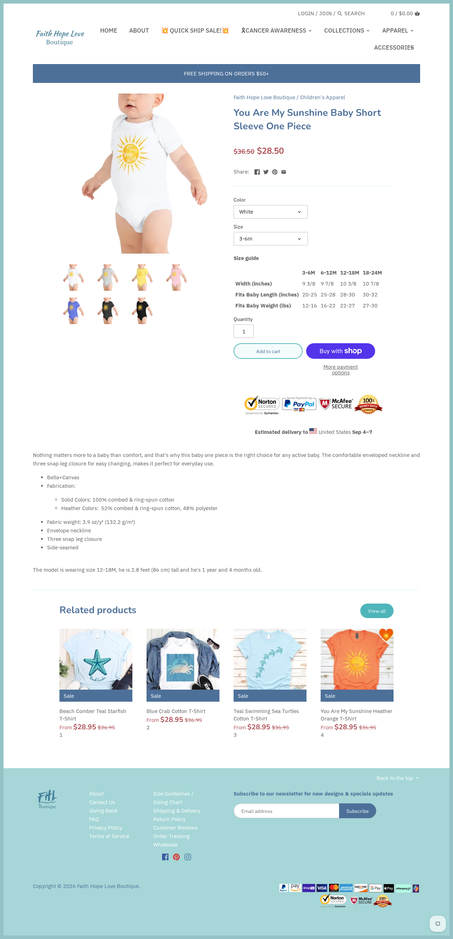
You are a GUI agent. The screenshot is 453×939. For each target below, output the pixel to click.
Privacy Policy (105, 827)
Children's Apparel (322, 97)
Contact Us (102, 802)
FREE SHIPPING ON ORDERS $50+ (226, 73)
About (96, 793)
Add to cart (268, 351)
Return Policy (169, 819)
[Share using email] (283, 171)
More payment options (340, 370)
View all (377, 610)
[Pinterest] (176, 856)
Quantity (243, 319)
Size (238, 227)
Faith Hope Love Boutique (264, 97)
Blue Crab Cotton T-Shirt (176, 711)
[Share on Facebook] (257, 171)
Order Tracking (171, 836)
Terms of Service (109, 836)
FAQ (94, 819)
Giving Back (103, 810)
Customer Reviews (175, 827)
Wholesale (165, 844)
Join (325, 13)
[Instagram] (187, 856)
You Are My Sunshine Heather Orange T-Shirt (356, 715)
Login (306, 13)
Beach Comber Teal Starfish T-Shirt (92, 715)
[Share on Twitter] (266, 171)
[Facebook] (165, 856)
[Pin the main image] (274, 171)
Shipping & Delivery (176, 810)
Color (240, 200)
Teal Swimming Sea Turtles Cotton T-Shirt (266, 715)
